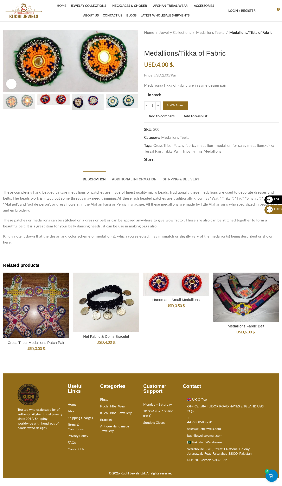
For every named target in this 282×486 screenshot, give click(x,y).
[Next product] (156, 42)
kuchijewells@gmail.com (204, 435)
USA (273, 199)
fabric (190, 146)
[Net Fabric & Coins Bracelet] (106, 302)
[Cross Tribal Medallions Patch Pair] (36, 305)
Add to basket (175, 105)
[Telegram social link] (181, 159)
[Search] (261, 11)
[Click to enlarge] (11, 84)
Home (149, 33)
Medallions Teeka (210, 33)
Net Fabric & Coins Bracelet (106, 336)
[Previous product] (146, 42)
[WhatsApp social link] (176, 159)
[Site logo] (23, 11)
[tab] (94, 177)
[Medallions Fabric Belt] (246, 297)
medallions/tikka (260, 146)
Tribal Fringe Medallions (201, 151)
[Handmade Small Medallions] (176, 284)
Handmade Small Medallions (176, 300)
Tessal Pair (152, 151)
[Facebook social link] (157, 159)
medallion (205, 146)
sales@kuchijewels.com (204, 429)
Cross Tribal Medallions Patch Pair (36, 343)
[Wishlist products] (269, 11)
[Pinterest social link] (167, 159)
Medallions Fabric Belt (246, 326)
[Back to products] (151, 42)
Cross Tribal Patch (168, 146)
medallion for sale (230, 146)
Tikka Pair (172, 151)
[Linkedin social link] (171, 159)
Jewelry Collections (175, 33)
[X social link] (162, 159)
